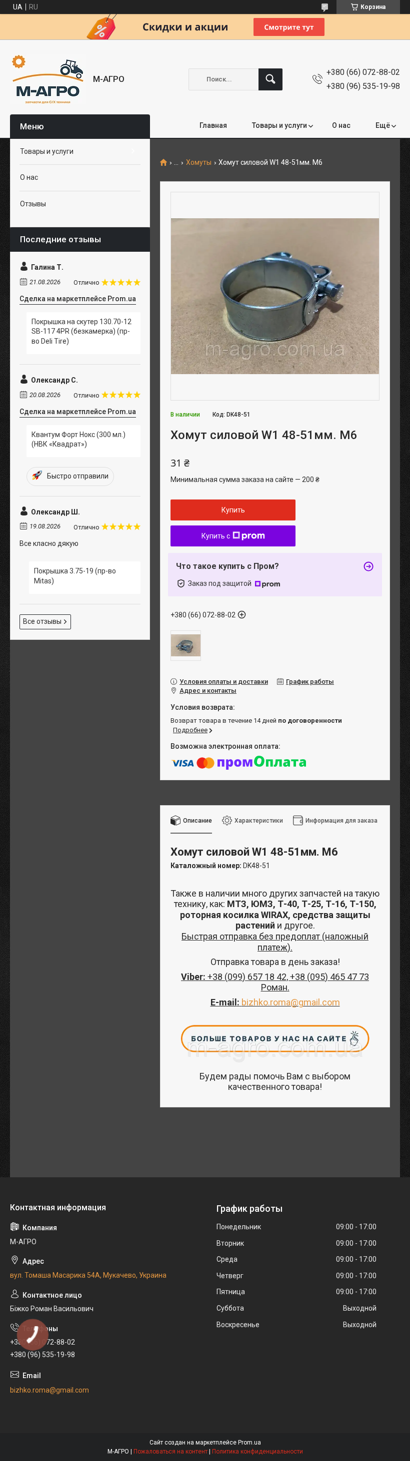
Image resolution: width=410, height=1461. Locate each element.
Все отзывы (42, 621)
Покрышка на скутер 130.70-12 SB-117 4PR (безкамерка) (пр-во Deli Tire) (82, 331)
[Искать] (270, 79)
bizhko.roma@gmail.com (291, 1002)
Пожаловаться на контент (171, 1451)
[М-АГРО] (48, 79)
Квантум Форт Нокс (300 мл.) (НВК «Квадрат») (79, 440)
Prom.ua (249, 1442)
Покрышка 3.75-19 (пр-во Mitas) (75, 576)
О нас (341, 125)
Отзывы (33, 204)
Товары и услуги (279, 125)
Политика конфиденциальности (257, 1451)
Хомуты (199, 162)
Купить (233, 510)
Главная (213, 125)
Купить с (216, 536)
